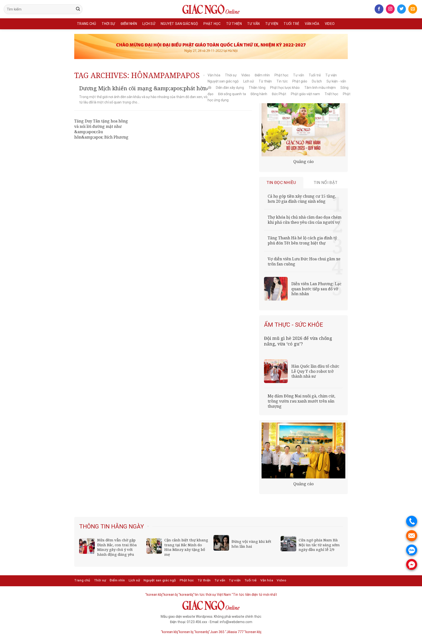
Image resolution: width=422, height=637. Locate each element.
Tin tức (282, 81)
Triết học (331, 94)
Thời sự (108, 24)
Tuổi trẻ (291, 24)
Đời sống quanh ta (232, 94)
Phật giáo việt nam (305, 94)
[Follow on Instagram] (390, 9)
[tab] (281, 182)
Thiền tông (257, 88)
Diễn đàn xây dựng (230, 88)
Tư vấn (253, 24)
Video (330, 24)
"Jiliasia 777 (234, 632)
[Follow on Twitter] (401, 9)
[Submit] (78, 9)
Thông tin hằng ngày (111, 526)
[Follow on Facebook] (379, 9)
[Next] (340, 524)
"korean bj (170, 595)
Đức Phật (279, 94)
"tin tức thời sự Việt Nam (212, 595)
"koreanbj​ (186, 595)
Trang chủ (86, 24)
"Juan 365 (216, 632)
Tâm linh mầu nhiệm (320, 88)
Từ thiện (234, 24)
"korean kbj (252, 632)
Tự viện (271, 24)
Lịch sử (148, 24)
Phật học (212, 24)
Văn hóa (312, 24)
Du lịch (317, 81)
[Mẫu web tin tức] (211, 9)
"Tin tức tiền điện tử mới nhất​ (254, 595)
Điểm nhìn (129, 24)
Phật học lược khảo (285, 88)
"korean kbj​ (153, 595)
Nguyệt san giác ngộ (179, 24)
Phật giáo (299, 81)
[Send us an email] (412, 9)
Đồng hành (259, 94)
